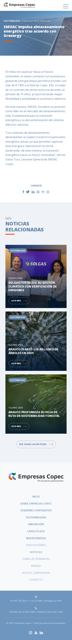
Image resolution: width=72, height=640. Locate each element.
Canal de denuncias (36, 559)
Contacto (36, 580)
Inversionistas (36, 538)
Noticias (36, 552)
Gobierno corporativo (36, 510)
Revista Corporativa (36, 573)
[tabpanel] (36, 28)
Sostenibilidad (36, 517)
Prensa (36, 566)
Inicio (36, 496)
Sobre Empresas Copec (36, 503)
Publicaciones (36, 545)
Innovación (36, 524)
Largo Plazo (36, 531)
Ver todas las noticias (33, 444)
